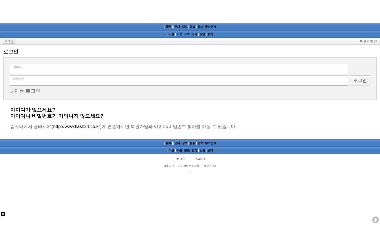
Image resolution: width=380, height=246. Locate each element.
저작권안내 (210, 165)
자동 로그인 (27, 91)
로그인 (9, 41)
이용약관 (168, 165)
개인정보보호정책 (188, 165)
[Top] (375, 220)
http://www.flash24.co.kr (76, 126)
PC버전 (200, 159)
